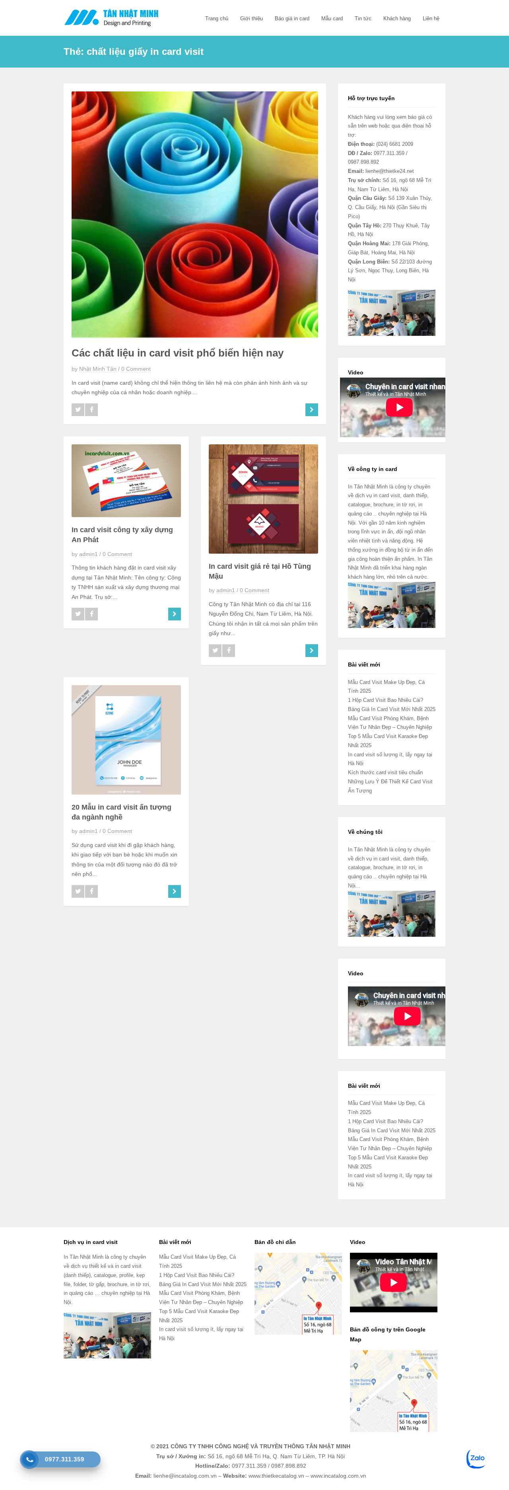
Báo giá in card (292, 18)
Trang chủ (216, 18)
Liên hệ (431, 18)
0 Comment (136, 369)
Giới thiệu (251, 18)
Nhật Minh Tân (98, 369)
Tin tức (363, 18)
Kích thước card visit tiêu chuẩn (385, 772)
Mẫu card (332, 18)
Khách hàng (397, 18)
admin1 (88, 554)
